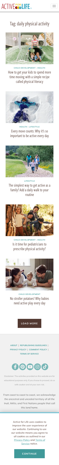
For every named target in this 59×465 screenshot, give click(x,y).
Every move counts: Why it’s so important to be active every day (29, 133)
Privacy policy (18, 349)
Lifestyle (34, 127)
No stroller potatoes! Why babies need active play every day (29, 300)
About (13, 345)
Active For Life (17, 7)
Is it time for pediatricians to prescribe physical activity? (29, 246)
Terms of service (29, 354)
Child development (25, 68)
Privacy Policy (22, 439)
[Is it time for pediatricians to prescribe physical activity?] (29, 220)
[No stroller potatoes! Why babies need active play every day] (29, 274)
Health (41, 68)
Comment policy (38, 349)
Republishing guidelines (33, 345)
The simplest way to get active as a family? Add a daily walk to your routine (29, 189)
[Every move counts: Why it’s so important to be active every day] (29, 107)
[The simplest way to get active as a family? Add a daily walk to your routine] (29, 161)
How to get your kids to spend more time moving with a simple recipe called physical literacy (29, 76)
